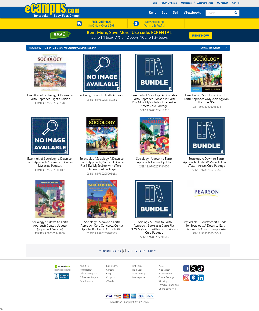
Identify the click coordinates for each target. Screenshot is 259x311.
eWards (110, 281)
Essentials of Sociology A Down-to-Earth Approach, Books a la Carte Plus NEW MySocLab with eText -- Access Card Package (102, 164)
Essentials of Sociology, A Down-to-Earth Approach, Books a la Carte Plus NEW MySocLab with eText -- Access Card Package (154, 100)
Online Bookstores (168, 288)
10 (128, 250)
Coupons (110, 277)
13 (139, 250)
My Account (222, 3)
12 (135, 250)
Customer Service (205, 3)
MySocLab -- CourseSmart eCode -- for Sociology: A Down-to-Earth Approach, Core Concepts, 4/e (206, 225)
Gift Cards (137, 266)
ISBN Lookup (138, 273)
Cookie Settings (166, 277)
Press (161, 266)
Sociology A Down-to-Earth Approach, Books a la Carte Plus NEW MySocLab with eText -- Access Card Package (154, 227)
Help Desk (137, 269)
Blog (155, 3)
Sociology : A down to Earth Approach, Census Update (154, 160)
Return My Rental (169, 3)
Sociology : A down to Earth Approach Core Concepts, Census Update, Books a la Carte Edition (102, 225)
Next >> (152, 250)
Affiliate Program (88, 273)
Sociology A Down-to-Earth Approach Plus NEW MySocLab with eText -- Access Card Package (206, 162)
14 (143, 250)
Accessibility (86, 269)
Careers (110, 269)
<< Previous (105, 250)
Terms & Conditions (169, 285)
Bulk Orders (112, 266)
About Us (84, 266)
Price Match (164, 269)
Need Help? (116, 302)
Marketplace (186, 3)
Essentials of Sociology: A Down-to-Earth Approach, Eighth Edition (50, 97)
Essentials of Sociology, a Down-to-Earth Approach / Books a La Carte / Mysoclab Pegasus (50, 162)
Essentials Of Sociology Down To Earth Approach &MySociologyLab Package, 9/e (206, 98)
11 (131, 250)
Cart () (235, 3)
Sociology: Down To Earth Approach (102, 95)
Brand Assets (86, 281)
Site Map (163, 281)
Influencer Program (89, 277)
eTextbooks (192, 12)
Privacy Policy (165, 273)
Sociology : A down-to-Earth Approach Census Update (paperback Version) (50, 225)
